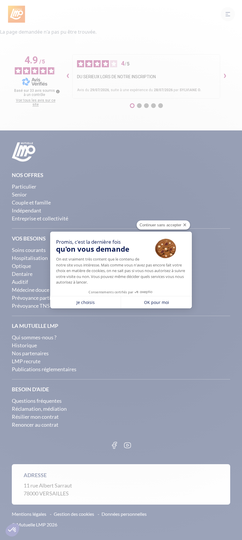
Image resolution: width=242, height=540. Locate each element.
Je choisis (85, 302)
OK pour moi (156, 302)
